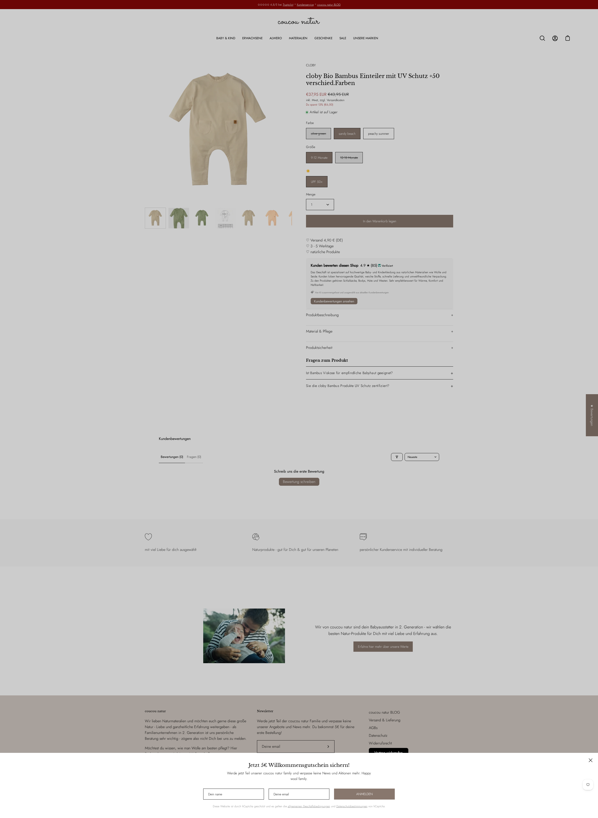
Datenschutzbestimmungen (351, 806)
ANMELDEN (364, 794)
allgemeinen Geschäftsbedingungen (309, 806)
